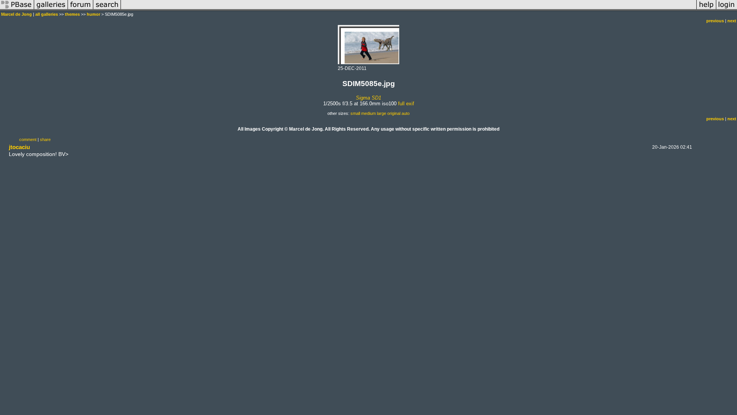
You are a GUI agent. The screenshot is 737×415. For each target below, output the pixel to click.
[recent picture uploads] (51, 9)
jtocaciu (19, 147)
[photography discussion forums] (80, 9)
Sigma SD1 (368, 98)
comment (27, 139)
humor (93, 14)
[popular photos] (408, 9)
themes (72, 14)
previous (715, 20)
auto (406, 113)
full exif (406, 103)
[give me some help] (706, 9)
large (381, 113)
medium (368, 113)
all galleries (46, 14)
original (393, 113)
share (45, 139)
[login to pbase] (726, 9)
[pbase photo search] (107, 9)
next (731, 20)
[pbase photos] (17, 9)
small (355, 113)
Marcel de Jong (16, 14)
